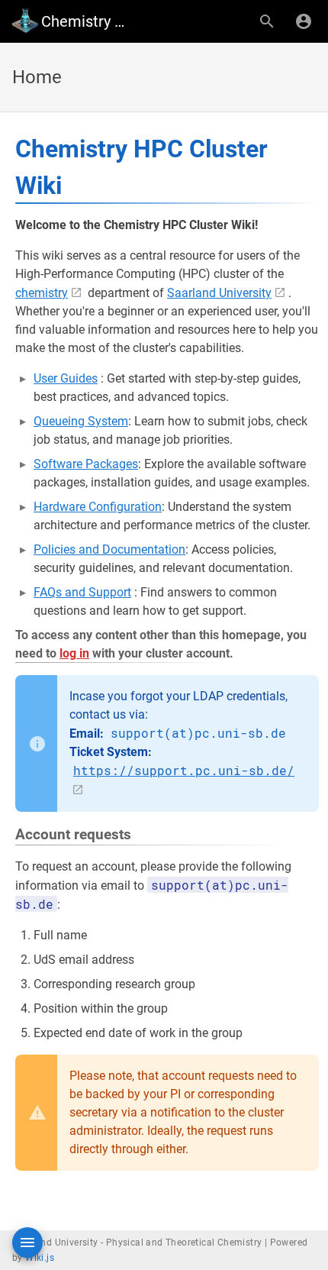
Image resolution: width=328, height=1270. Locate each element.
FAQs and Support (82, 592)
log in (74, 653)
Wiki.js (39, 1257)
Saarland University (219, 293)
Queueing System (81, 421)
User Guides (66, 378)
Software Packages (86, 464)
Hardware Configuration (98, 506)
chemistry (41, 293)
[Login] (303, 21)
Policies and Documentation (109, 549)
